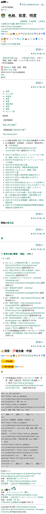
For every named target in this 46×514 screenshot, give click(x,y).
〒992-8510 (5, 502)
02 (38, 218)
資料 (18, 24)
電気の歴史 (13, 303)
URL (29, 253)
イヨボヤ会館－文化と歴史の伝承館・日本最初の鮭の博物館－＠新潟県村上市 (23, 193)
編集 (13, 24)
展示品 (10, 222)
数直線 (13, 323)
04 (38, 249)
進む (2, 9)
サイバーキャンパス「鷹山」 (18, 492)
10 (7, 323)
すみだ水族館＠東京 (23, 197)
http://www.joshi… (10, 134)
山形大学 (14, 483)
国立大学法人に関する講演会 (21, 270)
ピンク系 (9, 94)
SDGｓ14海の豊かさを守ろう (27, 177)
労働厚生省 (13, 298)
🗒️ (10, 39)
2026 (18, 507)
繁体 (18, 44)
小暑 (17, 172)
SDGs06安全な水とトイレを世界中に (30, 182)
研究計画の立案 (21, 165)
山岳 (11, 313)
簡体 (14, 44)
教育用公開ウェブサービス (17, 478)
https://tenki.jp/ (30, 333)
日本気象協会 (17, 333)
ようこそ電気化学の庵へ (19, 263)
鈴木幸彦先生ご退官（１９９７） (28, 187)
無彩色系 (9, 104)
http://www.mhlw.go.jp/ (31, 298)
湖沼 (11, 308)
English (4, 44)
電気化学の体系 (15, 288)
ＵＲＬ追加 (5, 258)
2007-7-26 (8, 69)
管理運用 (4, 483)
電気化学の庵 (8, 58)
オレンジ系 (10, 111)
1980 (42, 140)
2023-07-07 (10, 172)
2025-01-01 (10, 175)
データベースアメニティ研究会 (30, 497)
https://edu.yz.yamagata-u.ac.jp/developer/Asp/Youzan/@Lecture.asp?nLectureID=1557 (24, 385)
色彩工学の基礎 (9, 125)
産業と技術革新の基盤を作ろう (27, 175)
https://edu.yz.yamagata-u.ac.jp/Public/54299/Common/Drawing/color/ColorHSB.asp (23, 29)
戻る (34, 53)
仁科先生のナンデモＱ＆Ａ (20, 278)
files (2, 75)
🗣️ (37, 39)
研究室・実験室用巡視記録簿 (26, 167)
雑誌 (22, 253)
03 (38, 233)
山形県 (13, 502)
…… (2, 36)
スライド (29, 24)
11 (7, 330)
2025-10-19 (10, 180)
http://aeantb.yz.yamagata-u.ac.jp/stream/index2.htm (23, 273)
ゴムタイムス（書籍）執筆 (25, 170)
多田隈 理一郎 (13, 500)
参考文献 (8, 253)
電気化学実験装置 (22, 190)
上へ (6, 9)
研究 (4, 77)
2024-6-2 (7, 67)
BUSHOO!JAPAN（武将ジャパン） (22, 318)
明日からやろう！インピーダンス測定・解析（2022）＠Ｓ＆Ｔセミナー (24, 156)
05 (38, 346)
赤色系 (8, 96)
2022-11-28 (10, 155)
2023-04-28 (10, 167)
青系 (7, 101)
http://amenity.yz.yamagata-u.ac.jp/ (23, 494)
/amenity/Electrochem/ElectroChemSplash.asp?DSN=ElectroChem (22, 265)
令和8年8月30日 (32, 4)
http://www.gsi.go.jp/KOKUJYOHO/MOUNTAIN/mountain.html (25, 314)
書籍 (15, 253)
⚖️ (42, 39)
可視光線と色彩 (28, 58)
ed (8, 24)
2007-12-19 (29, 150)
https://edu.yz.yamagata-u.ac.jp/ (22, 481)
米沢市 (18, 502)
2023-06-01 (10, 170)
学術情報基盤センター (27, 483)
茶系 (7, 99)
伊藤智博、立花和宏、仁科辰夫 (32, 21)
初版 (15, 69)
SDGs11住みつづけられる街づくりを (30, 185)
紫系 (7, 109)
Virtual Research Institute (23, 509)
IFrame (23, 24)
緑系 (7, 91)
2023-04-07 (10, 165)
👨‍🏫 (3, 15)
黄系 (7, 106)
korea (9, 44)
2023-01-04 (10, 160)
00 (38, 53)
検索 (5, 24)
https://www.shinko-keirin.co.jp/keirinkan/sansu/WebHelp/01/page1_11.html (23, 325)
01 (38, 87)
